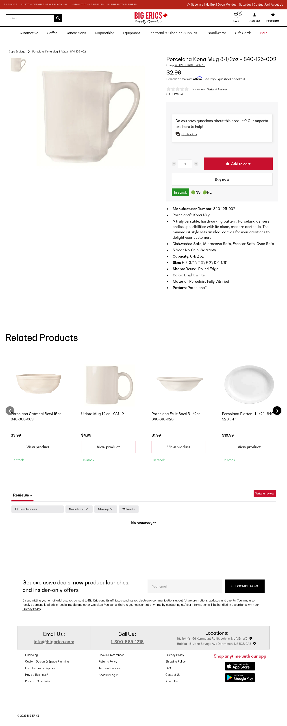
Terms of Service (109, 668)
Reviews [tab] (22, 495)
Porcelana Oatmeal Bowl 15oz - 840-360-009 (37, 416)
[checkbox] (129, 509)
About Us (277, 4)
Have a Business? (36, 674)
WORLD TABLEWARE (189, 65)
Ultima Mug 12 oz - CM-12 (102, 413)
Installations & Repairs (40, 668)
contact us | (262, 4)
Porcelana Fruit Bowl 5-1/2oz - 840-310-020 (177, 416)
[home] (115, 17)
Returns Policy (108, 661)
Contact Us (172, 674)
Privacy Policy (31, 609)
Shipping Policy (175, 661)
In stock (180, 192)
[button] (34, 18)
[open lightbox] (89, 114)
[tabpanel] (143, 538)
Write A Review (217, 89)
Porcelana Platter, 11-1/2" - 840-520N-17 (248, 416)
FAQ (168, 668)
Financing (31, 655)
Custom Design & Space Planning (47, 661)
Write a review (264, 493)
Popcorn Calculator (38, 681)
